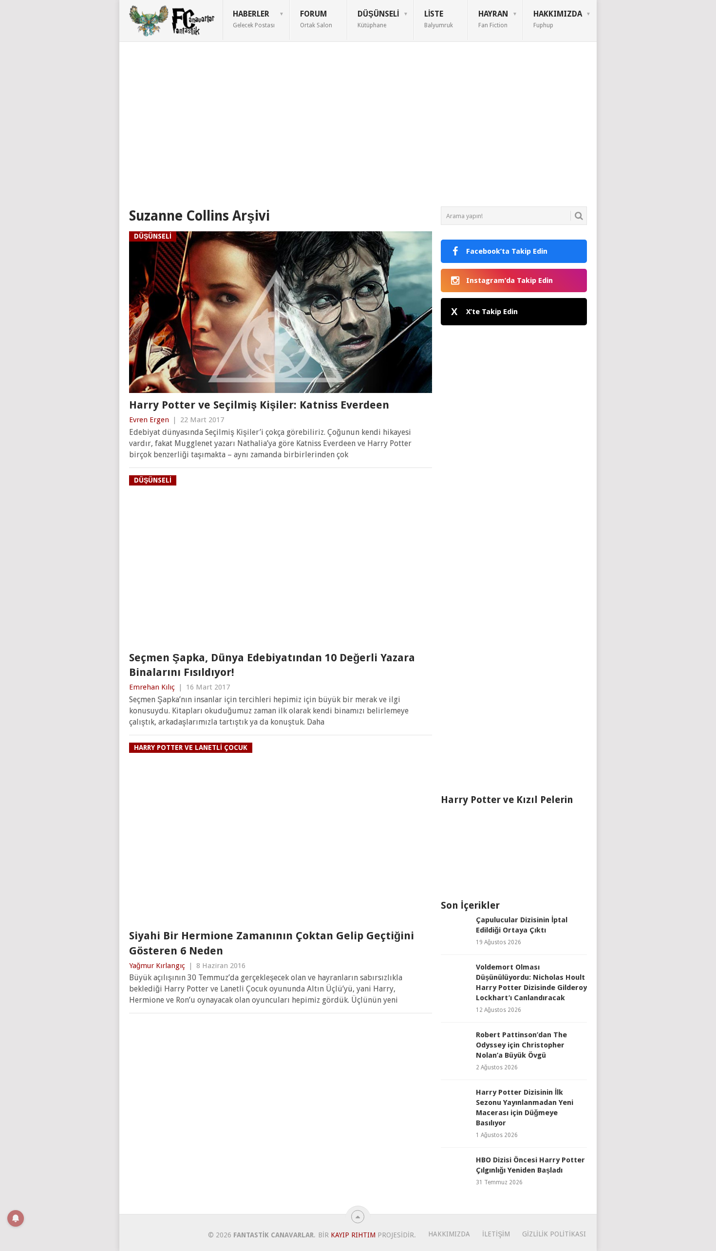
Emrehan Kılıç (152, 687)
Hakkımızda (557, 19)
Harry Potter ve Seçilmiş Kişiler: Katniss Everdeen (259, 405)
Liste (438, 19)
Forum (316, 19)
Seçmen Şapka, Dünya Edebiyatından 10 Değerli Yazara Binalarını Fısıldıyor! (272, 665)
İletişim (496, 1234)
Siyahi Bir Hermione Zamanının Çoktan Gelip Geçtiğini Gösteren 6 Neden (271, 943)
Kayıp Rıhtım (353, 1235)
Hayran (493, 19)
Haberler (254, 19)
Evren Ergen (149, 419)
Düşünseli (378, 19)
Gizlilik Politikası (554, 1234)
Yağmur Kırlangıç (157, 965)
